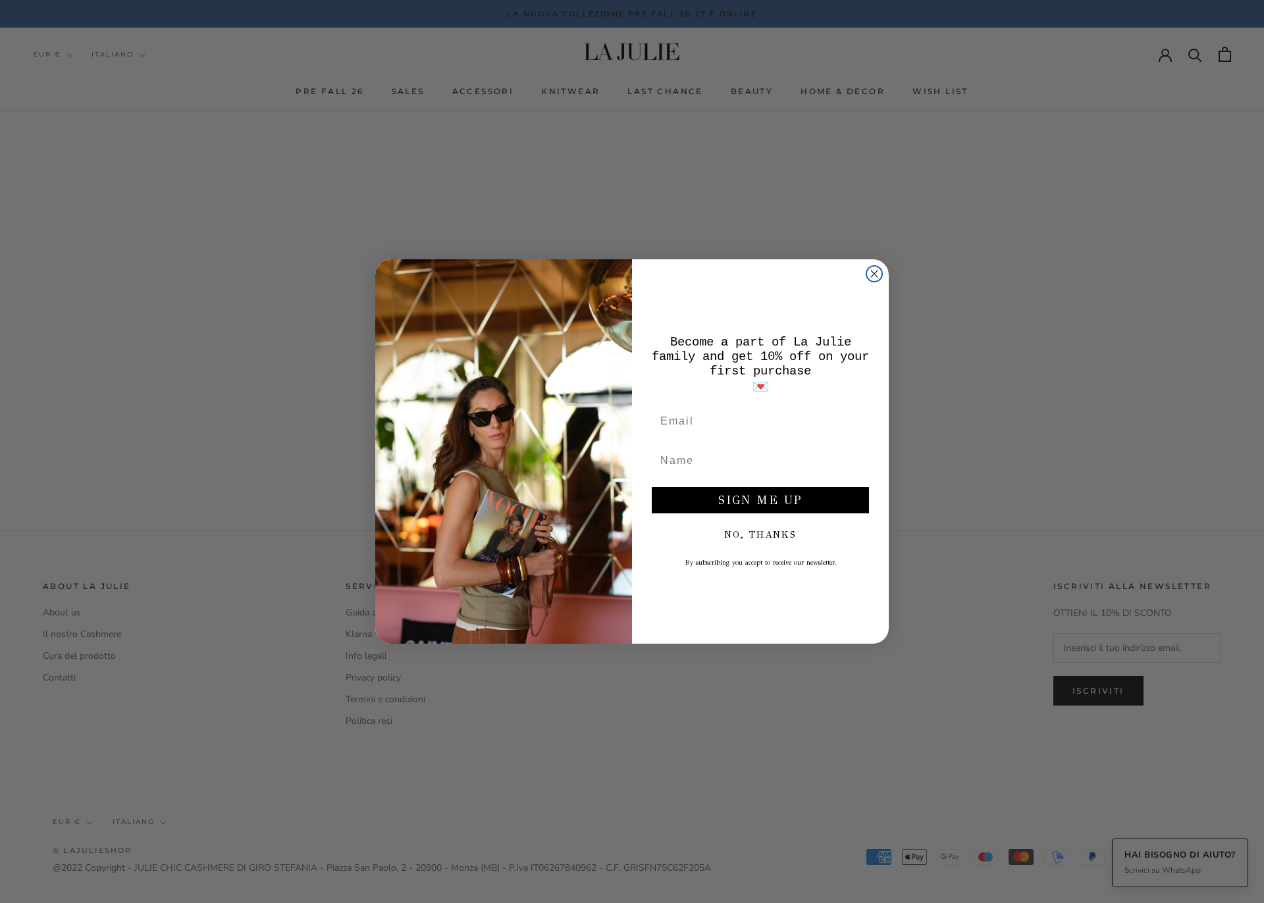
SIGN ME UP (760, 500)
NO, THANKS (760, 534)
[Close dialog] (874, 274)
